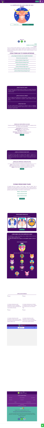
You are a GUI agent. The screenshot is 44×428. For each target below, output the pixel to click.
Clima (34, 399)
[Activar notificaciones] (38, 425)
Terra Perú (10, 399)
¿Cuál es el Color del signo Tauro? (22, 64)
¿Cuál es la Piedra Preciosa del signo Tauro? (22, 71)
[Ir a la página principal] (2, 1)
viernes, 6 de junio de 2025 (22, 193)
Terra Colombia (22, 397)
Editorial (24, 405)
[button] (4, 27)
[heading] (22, 135)
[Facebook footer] (19, 418)
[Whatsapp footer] (22, 418)
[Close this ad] (43, 423)
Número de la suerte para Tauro (22, 58)
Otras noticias (28, 402)
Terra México (33, 397)
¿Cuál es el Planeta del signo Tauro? (22, 66)
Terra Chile (10, 397)
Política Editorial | (25, 411)
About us (29, 411)
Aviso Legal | (15, 411)
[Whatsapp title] (22, 41)
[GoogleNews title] (25, 41)
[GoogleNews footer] (25, 418)
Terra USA (22, 399)
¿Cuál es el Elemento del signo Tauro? (22, 62)
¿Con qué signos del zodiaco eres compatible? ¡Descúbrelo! (22, 56)
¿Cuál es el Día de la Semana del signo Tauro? (22, 68)
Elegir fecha (22, 198)
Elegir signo (22, 229)
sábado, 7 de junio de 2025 (22, 191)
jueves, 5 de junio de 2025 (22, 195)
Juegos (15, 402)
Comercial (20, 405)
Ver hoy (28, 24)
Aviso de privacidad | (20, 411)
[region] (22, 32)
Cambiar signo (16, 24)
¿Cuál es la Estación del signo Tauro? (22, 60)
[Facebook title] (19, 41)
